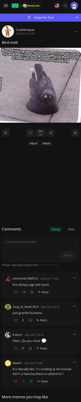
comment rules (48, 265)
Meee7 (17, 363)
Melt (47, 143)
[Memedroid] (14, 5)
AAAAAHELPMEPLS (25, 278)
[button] (65, 5)
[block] (76, 31)
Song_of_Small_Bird (25, 307)
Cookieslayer (25, 29)
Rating (56, 229)
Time (71, 229)
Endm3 (17, 335)
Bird (34, 143)
